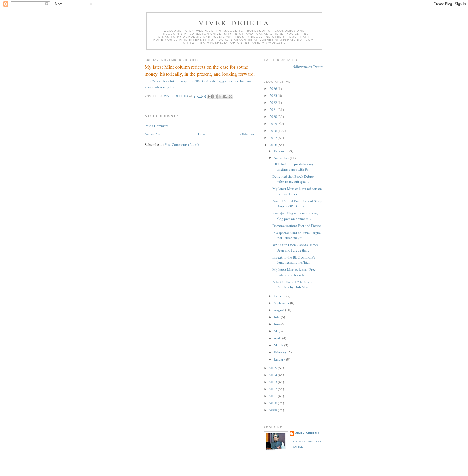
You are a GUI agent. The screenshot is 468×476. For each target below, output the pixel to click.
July (277, 317)
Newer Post (153, 134)
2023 (273, 95)
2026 (273, 88)
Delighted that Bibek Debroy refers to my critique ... (293, 179)
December (281, 150)
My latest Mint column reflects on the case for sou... (297, 191)
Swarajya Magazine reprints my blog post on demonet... (295, 216)
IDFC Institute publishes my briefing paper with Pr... (293, 166)
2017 (273, 137)
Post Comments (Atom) (182, 144)
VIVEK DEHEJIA (234, 22)
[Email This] (210, 96)
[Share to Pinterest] (230, 96)
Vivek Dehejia (307, 433)
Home (200, 134)
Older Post (248, 134)
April (278, 338)
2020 (273, 116)
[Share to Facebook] (225, 96)
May (277, 331)
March (279, 345)
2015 (273, 367)
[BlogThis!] (215, 96)
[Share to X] (220, 96)
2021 (273, 109)
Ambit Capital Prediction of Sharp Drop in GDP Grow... (297, 204)
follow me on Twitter (308, 66)
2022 (273, 102)
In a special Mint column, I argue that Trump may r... (296, 235)
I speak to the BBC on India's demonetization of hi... (293, 260)
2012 (273, 388)
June (277, 324)
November (282, 158)
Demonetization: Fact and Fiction (297, 225)
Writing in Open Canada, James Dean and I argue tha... (295, 247)
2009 (273, 410)
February (281, 352)
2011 (273, 396)
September (282, 302)
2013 (273, 381)
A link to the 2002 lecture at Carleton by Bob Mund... (293, 284)
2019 (273, 123)
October (280, 295)
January (280, 359)
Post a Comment (156, 125)
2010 (273, 403)
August (279, 310)
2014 (273, 374)
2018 (273, 130)
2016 (273, 144)
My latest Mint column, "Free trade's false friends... (294, 272)
